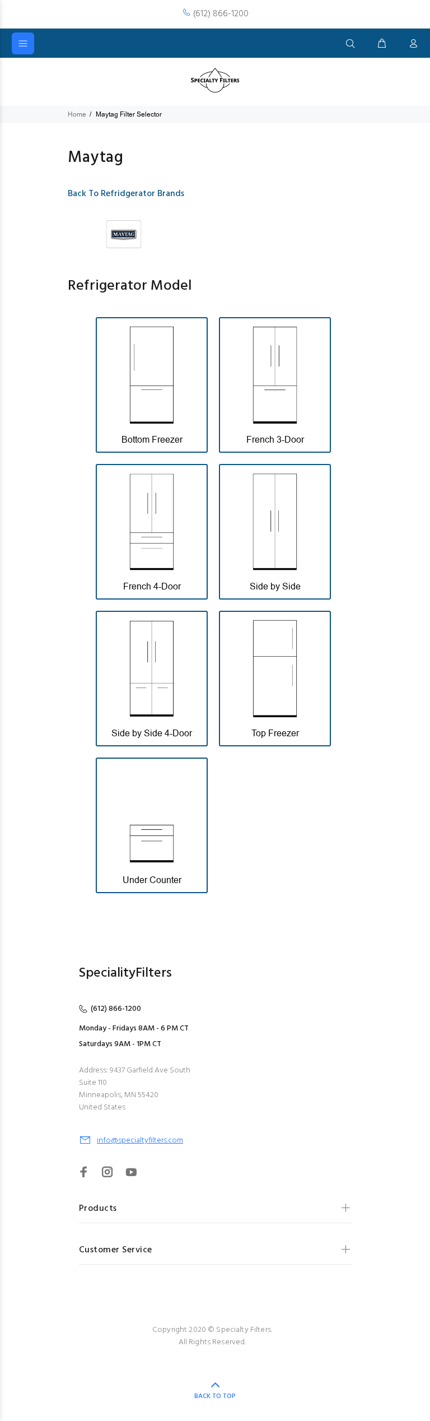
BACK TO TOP (215, 1396)
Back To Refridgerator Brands (126, 194)
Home (77, 114)
